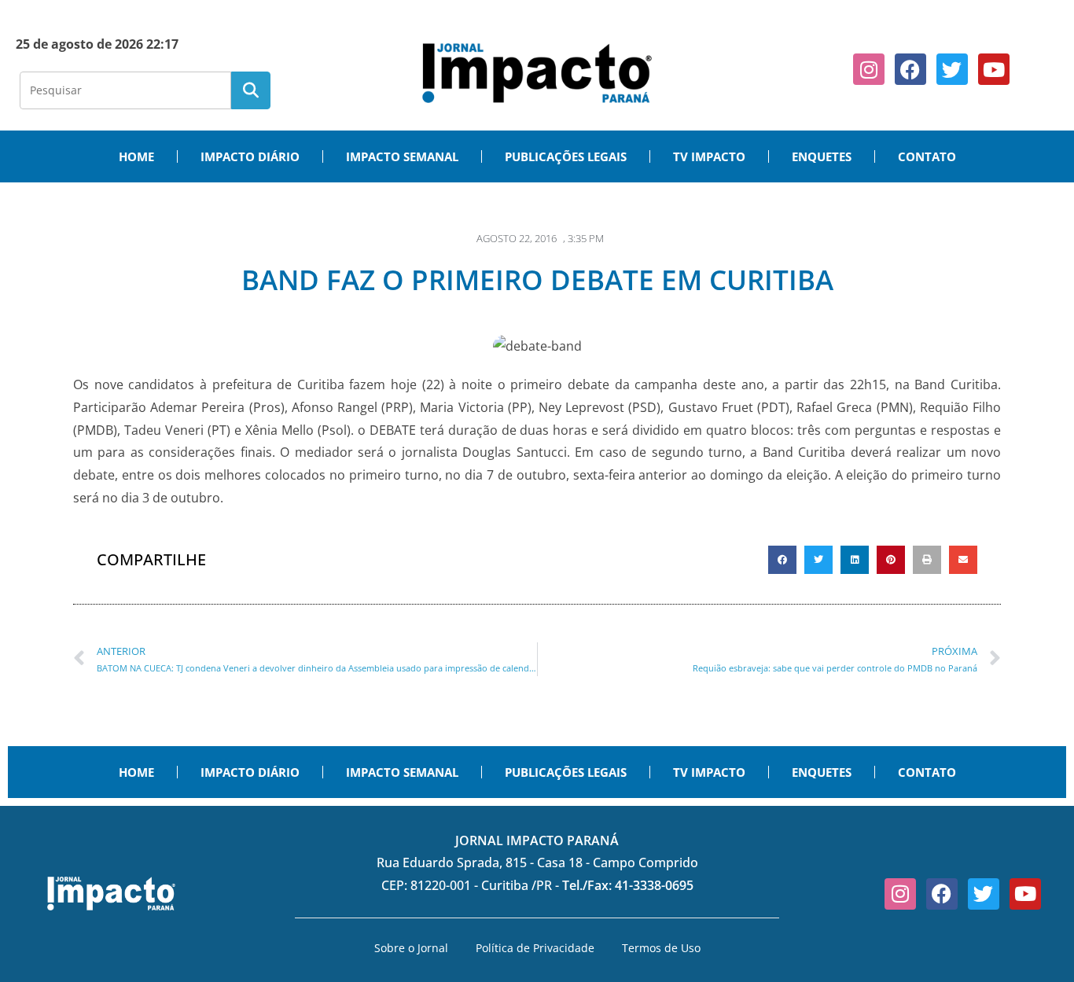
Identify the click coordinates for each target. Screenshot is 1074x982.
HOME (136, 156)
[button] (782, 560)
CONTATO (927, 156)
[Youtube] (994, 69)
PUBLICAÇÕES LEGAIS (566, 156)
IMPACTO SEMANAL (402, 156)
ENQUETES (821, 156)
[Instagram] (869, 69)
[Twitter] (952, 69)
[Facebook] (910, 69)
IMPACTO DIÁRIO (250, 156)
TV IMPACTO (709, 156)
